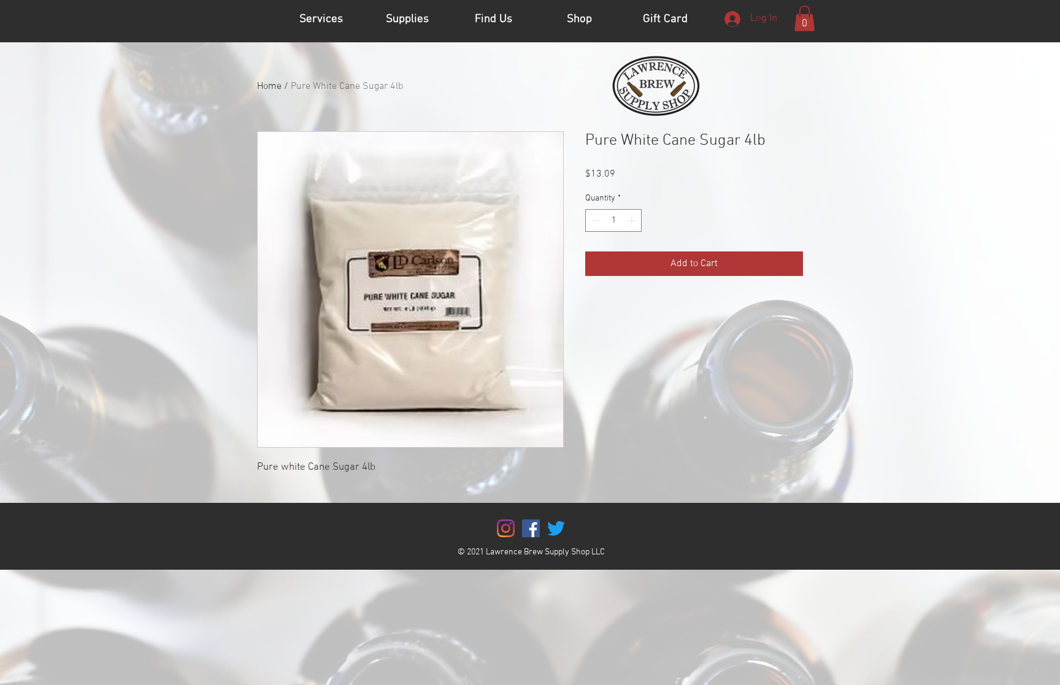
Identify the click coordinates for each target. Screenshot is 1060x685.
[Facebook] (531, 528)
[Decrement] (594, 220)
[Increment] (632, 220)
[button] (804, 18)
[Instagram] (506, 528)
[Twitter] (556, 528)
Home (269, 86)
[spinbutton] (613, 220)
